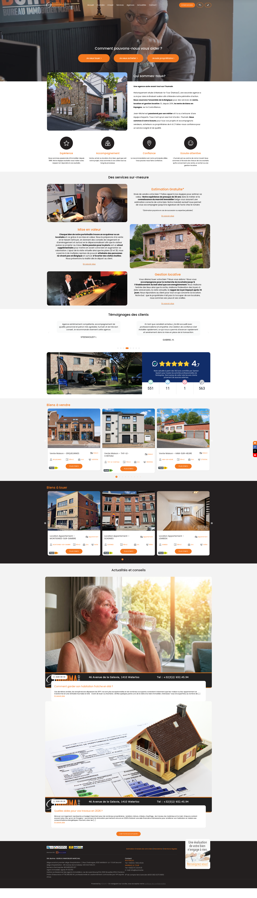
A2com (104, 884)
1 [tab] (116, 477)
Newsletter (158, 849)
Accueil (90, 5)
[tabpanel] (74, 439)
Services (120, 5)
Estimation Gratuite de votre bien (139, 849)
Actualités (141, 5)
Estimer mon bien (187, 5)
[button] (49, 333)
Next (212, 441)
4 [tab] (125, 477)
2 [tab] (119, 477)
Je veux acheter (127, 58)
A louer (110, 5)
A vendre (101, 5)
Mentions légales (170, 849)
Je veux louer (93, 58)
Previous (45, 441)
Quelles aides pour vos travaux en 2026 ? (78, 811)
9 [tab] (141, 477)
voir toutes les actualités (128, 834)
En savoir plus (167, 216)
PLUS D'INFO (74, 466)
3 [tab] (122, 477)
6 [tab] (132, 477)
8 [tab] (138, 477)
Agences (130, 5)
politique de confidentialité (155, 884)
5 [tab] (128, 477)
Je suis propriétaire (162, 58)
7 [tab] (135, 477)
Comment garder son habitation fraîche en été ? (83, 686)
